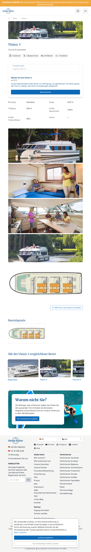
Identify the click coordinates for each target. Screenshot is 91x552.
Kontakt (37, 502)
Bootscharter (45, 92)
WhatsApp (14, 454)
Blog (38, 448)
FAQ (35, 477)
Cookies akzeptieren (45, 537)
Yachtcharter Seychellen (70, 480)
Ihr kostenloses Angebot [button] (27, 418)
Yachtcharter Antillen (68, 477)
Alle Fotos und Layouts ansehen (68, 307)
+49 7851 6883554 (17, 447)
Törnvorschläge (66, 490)
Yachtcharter (51, 493)
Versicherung (39, 474)
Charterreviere (66, 483)
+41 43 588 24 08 (17, 451)
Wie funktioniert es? (42, 461)
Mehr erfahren (20, 532)
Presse (37, 480)
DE (43, 439)
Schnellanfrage (66, 493)
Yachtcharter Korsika (68, 474)
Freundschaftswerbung (44, 471)
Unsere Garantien (41, 464)
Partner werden (40, 513)
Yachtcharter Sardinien (69, 458)
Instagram (63, 444)
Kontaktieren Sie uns (19, 458)
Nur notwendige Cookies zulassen (45, 543)
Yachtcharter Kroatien (69, 461)
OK (28, 480)
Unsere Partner (40, 467)
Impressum (39, 487)
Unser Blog (38, 499)
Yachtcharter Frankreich (70, 471)
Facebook (39, 444)
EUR (65, 439)
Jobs (36, 483)
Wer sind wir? (39, 458)
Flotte (15, 18)
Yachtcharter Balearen (69, 464)
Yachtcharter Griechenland (71, 467)
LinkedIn (74, 444)
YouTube (51, 444)
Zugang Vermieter (41, 510)
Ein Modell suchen (18, 66)
